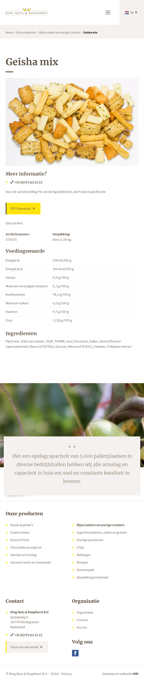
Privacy (67, 674)
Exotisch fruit (19, 540)
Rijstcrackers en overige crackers (59, 32)
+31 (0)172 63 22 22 (28, 182)
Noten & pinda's (21, 525)
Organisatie (85, 612)
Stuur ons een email (24, 647)
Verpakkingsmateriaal (92, 577)
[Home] (27, 11)
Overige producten (90, 540)
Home (9, 32)
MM (135, 674)
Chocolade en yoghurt (26, 547)
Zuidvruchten (20, 532)
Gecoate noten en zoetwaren (30, 562)
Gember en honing (23, 555)
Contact (82, 620)
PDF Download (20, 208)
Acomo (82, 627)
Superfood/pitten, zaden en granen (102, 532)
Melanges (84, 555)
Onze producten (26, 32)
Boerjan (82, 562)
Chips (81, 547)
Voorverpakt (85, 570)
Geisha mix (90, 32)
